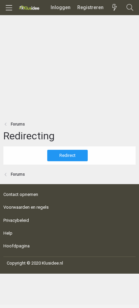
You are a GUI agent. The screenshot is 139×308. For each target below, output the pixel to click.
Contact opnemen (20, 194)
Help (7, 233)
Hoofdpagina (16, 245)
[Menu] (8, 8)
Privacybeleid (16, 220)
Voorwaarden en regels (26, 207)
